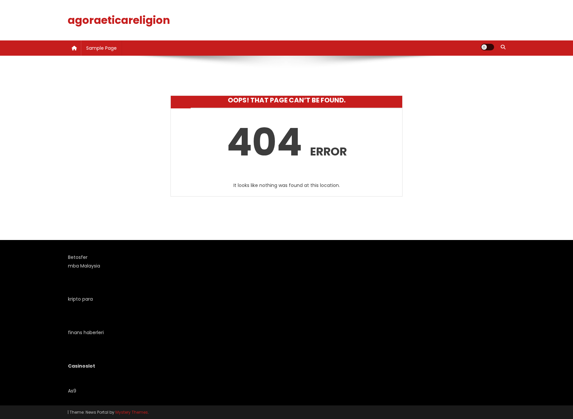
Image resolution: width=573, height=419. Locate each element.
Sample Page (101, 48)
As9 (72, 391)
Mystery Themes (131, 412)
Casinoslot (81, 366)
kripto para (80, 299)
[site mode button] (487, 47)
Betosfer (78, 257)
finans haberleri (86, 332)
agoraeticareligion (119, 20)
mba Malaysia (84, 266)
